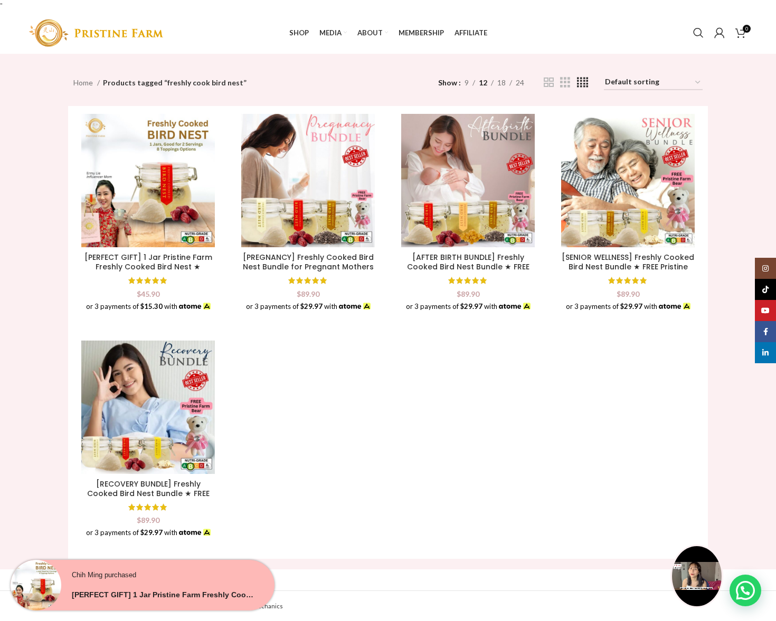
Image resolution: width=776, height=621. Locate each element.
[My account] (719, 32)
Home (83, 82)
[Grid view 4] (582, 82)
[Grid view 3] (565, 82)
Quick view (207, 131)
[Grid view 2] (549, 82)
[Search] (698, 32)
